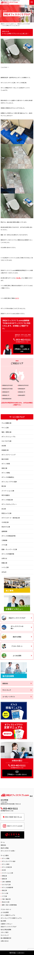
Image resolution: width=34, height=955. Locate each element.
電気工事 (4, 890)
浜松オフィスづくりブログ (17, 618)
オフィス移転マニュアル (8, 915)
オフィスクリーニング (9, 455)
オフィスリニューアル (8, 436)
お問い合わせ (5, 941)
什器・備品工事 (6, 899)
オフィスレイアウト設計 (9, 482)
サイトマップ (6, 690)
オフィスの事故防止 (8, 477)
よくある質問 (17, 656)
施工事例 (3, 921)
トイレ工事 (5, 567)
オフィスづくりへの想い (17, 627)
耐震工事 (4, 563)
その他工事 (5, 522)
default (4, 572)
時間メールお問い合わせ (22, 349)
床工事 (4, 509)
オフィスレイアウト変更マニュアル (11, 918)
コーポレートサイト (8, 697)
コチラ (17, 298)
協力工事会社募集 (6, 929)
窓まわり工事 (6, 527)
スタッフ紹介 (5, 932)
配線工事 (4, 879)
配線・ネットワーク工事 (9, 549)
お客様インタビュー (6, 924)
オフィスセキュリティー (9, 504)
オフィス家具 (6, 464)
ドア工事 (4, 545)
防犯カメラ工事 (6, 513)
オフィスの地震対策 (8, 554)
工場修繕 (4, 540)
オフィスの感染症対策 (9, 536)
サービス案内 (5, 855)
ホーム (3, 842)
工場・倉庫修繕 (6, 882)
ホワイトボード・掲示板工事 (11, 518)
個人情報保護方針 (6, 938)
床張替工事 (5, 450)
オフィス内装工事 (7, 500)
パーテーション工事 (8, 491)
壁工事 (4, 486)
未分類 (4, 446)
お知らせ (4, 558)
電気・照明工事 (6, 432)
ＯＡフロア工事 (6, 441)
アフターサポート (17, 646)
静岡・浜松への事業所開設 (9, 905)
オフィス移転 (6, 473)
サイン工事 (5, 428)
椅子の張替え (6, 495)
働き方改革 (5, 459)
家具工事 (4, 468)
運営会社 (5, 683)
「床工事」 (18, 278)
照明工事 (4, 876)
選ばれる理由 (17, 637)
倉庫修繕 (4, 531)
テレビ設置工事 (6, 423)
